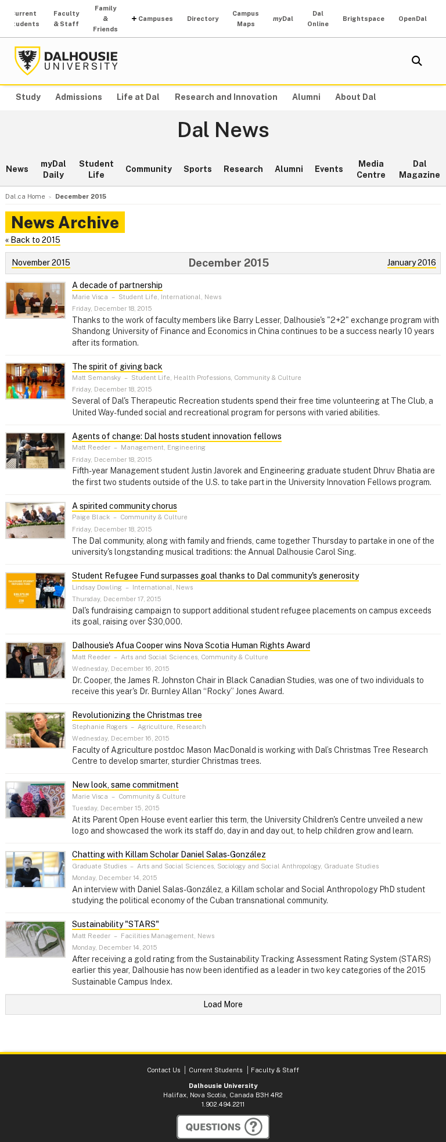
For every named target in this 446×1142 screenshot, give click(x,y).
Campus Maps (245, 18)
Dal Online (318, 18)
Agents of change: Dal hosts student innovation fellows (177, 436)
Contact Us (163, 1070)
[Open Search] (416, 61)
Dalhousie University (66, 61)
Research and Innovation (226, 97)
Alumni (306, 97)
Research (243, 169)
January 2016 (411, 262)
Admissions (78, 97)
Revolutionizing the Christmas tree (137, 715)
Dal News (223, 130)
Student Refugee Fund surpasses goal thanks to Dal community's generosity (215, 575)
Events (329, 169)
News (17, 169)
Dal (283, 18)
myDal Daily (53, 169)
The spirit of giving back (117, 366)
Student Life (96, 169)
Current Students (23, 18)
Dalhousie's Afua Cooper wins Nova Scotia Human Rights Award (191, 645)
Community (148, 169)
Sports (198, 169)
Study (28, 97)
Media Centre (371, 169)
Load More (223, 1004)
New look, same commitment (125, 784)
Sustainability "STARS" (115, 924)
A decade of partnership (117, 285)
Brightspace (363, 18)
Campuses (155, 18)
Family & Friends (105, 19)
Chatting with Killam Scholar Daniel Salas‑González (169, 854)
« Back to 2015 (32, 240)
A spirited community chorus (124, 506)
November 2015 (41, 262)
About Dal (355, 97)
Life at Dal (138, 97)
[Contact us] (223, 1127)
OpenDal (412, 18)
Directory (202, 18)
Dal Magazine (419, 169)
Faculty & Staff (66, 18)
